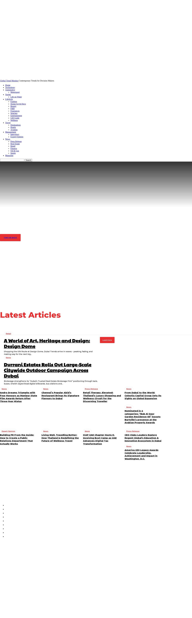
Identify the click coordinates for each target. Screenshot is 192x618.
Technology (10, 87)
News (7, 139)
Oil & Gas (14, 151)
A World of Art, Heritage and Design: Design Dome (47, 343)
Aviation (14, 130)
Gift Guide (14, 118)
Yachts (8, 94)
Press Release (16, 141)
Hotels (13, 127)
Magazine (9, 155)
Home (7, 85)
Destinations (15, 125)
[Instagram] (10, 489)
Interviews (14, 134)
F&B (12, 108)
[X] (24, 489)
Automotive (10, 90)
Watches (13, 113)
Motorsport (15, 92)
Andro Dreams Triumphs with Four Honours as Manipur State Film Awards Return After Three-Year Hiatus (24, 573)
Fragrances (14, 111)
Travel (7, 123)
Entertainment (16, 116)
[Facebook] (3, 489)
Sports (13, 153)
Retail (12, 146)
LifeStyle (9, 99)
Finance (13, 148)
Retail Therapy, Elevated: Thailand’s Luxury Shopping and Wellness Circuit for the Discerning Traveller (26, 595)
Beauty (13, 106)
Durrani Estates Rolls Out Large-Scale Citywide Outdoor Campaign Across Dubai (26, 562)
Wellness (14, 120)
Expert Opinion (16, 137)
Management (10, 132)
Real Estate (15, 144)
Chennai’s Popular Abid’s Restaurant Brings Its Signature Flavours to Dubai (24, 584)
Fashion (13, 101)
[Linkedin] (17, 489)
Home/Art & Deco (18, 104)
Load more (107, 340)
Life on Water (16, 97)
